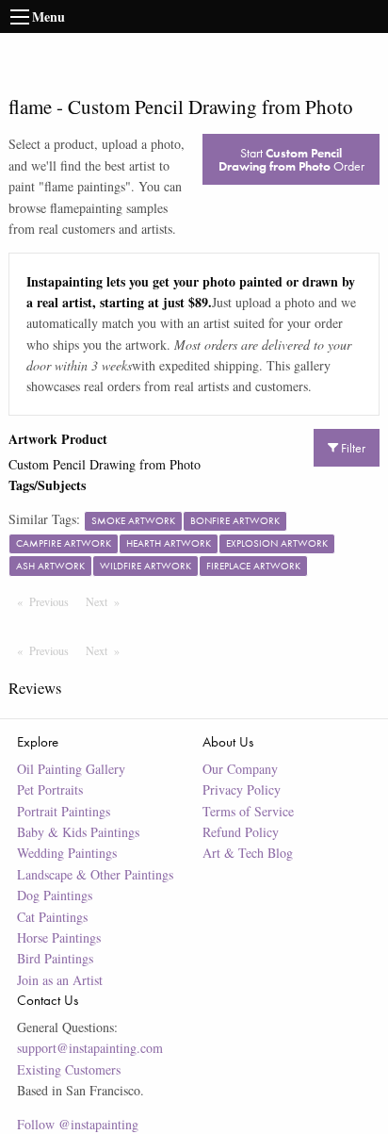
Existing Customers (69, 1069)
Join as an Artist (60, 980)
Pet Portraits (50, 789)
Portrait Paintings (63, 811)
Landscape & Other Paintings (95, 874)
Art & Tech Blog (247, 853)
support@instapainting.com (90, 1048)
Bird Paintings (55, 958)
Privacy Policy (241, 789)
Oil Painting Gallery (71, 769)
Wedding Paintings (67, 853)
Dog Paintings (54, 895)
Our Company (240, 769)
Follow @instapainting (77, 1124)
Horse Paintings (59, 937)
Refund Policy (240, 832)
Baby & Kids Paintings (78, 832)
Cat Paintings (52, 917)
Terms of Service (248, 811)
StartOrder (291, 159)
